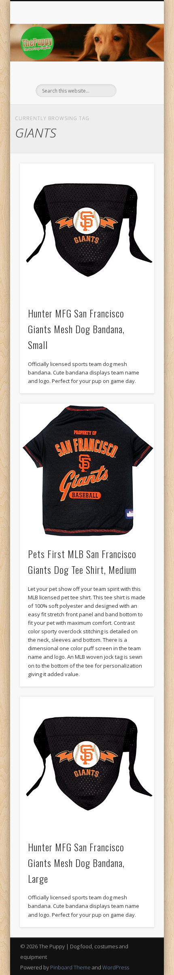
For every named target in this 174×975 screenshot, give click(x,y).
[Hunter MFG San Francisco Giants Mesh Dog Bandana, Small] (87, 230)
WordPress (115, 967)
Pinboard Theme (70, 967)
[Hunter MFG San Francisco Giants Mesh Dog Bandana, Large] (87, 764)
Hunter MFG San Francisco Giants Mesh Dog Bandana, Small (76, 329)
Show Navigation (134, 72)
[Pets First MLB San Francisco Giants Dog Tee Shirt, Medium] (87, 471)
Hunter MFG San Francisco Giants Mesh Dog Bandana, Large (76, 863)
